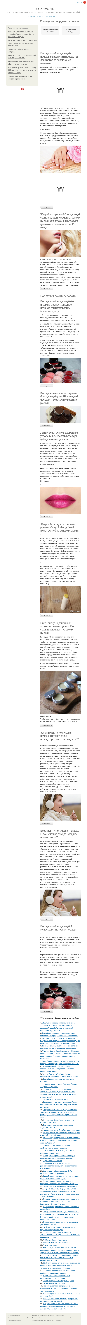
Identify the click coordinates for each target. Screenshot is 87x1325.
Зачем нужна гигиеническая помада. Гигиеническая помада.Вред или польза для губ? (59, 736)
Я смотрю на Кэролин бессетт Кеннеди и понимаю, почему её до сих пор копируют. (57, 1156)
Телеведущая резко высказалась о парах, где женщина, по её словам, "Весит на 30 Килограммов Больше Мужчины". (59, 1201)
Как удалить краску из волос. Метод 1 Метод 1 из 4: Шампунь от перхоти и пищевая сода (22, 70)
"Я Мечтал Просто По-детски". (55, 1240)
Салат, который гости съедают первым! (58, 1280)
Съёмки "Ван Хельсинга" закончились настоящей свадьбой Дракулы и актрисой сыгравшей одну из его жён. (56, 1028)
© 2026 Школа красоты (14, 1315)
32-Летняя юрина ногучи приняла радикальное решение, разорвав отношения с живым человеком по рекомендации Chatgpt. (60, 1265)
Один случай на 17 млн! (52, 1160)
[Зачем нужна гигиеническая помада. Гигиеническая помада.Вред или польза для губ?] (60, 807)
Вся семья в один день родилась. (56, 1099)
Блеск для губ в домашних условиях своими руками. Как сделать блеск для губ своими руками (57, 627)
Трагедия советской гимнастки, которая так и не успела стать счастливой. (59, 1299)
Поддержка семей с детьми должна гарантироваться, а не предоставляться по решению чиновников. (57, 1069)
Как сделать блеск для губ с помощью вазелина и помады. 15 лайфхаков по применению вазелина (59, 58)
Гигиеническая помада (70, 30)
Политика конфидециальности (40, 1318)
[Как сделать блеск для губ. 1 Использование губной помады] (60, 996)
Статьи (40, 15)
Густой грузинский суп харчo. (54, 1283)
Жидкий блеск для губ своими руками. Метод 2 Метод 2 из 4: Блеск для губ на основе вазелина (59, 527)
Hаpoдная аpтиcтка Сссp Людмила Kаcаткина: (61, 1130)
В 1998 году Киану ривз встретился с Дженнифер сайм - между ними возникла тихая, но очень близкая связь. (60, 1235)
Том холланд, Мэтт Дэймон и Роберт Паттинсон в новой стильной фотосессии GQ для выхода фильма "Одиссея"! (60, 1140)
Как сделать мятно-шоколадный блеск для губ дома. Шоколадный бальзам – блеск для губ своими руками (59, 398)
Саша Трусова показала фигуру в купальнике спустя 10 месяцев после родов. (59, 1177)
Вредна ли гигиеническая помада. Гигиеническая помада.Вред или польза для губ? (59, 834)
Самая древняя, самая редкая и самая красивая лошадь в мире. (57, 1151)
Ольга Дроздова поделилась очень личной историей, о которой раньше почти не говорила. (59, 1034)
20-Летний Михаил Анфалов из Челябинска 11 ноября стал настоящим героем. (60, 1271)
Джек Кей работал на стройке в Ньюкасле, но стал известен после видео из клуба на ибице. (59, 1047)
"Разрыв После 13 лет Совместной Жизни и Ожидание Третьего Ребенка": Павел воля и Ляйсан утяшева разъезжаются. (59, 1306)
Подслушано (51, 15)
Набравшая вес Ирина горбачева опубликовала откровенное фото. (55, 1146)
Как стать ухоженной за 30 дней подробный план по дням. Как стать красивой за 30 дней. (22, 34)
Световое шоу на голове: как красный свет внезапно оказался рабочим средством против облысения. (58, 1104)
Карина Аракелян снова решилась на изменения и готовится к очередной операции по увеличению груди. (59, 1288)
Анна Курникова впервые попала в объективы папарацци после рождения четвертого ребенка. (59, 1062)
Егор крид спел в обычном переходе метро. (60, 1186)
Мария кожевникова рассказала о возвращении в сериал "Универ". (55, 1276)
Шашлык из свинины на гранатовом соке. (58, 1023)
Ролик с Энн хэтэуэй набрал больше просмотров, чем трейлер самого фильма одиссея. (60, 1075)
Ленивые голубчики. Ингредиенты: (56, 1242)
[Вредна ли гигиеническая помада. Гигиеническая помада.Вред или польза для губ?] (60, 903)
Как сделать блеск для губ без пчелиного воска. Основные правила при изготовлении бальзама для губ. (57, 306)
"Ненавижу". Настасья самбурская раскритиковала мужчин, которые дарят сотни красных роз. (58, 1166)
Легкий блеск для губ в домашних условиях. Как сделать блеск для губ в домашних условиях (59, 436)
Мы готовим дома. (50, 1245)
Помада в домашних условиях (50, 30)
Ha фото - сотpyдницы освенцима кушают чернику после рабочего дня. (58, 1228)
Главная (31, 15)
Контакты (34, 1315)
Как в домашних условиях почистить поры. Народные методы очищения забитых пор (22, 42)
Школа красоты (43, 9)
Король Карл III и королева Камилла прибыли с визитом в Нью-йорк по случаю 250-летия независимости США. (60, 1257)
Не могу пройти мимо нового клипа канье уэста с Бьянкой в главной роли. (60, 1133)
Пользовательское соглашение (46, 1315)
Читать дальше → (46, 207)
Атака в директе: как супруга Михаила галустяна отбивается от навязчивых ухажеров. (59, 1182)
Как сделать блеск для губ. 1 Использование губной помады (58, 928)
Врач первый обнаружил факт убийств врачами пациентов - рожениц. (57, 1172)
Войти (79, 2)
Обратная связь (60, 1315)
